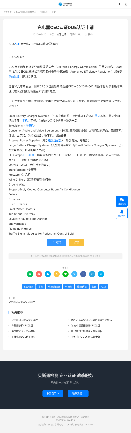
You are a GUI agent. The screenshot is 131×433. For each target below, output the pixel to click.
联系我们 (53, 393)
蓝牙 (97, 116)
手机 (25, 120)
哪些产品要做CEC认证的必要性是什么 (91, 319)
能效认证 (14, 76)
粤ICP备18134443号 (65, 420)
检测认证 (44, 12)
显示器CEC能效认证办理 (22, 301)
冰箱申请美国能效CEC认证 (85, 325)
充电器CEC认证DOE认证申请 (65, 27)
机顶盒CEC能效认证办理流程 (86, 331)
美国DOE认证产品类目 (23, 331)
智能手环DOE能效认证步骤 (85, 336)
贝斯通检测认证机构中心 (65, 4)
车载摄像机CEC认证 (22, 325)
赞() (89, 34)
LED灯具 (28, 155)
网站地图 (85, 417)
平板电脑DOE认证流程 (23, 336)
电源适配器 (55, 140)
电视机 (29, 125)
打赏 (76, 242)
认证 (18, 43)
